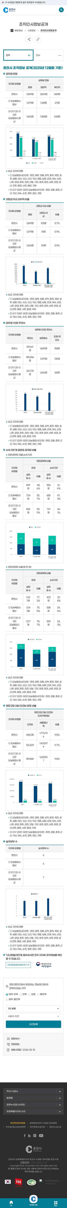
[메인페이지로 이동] (19, 10)
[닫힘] (33, 1199)
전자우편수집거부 (37, 1127)
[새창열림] (25, 1135)
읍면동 (10, 1098)
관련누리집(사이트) (16, 1104)
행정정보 (17, 30)
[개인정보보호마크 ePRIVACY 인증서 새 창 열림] (51, 1182)
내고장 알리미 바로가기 (17, 965)
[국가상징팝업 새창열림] (8, 1182)
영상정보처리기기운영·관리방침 (43, 1123)
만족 (24, 994)
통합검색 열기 (61, 9)
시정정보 (31, 30)
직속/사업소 (12, 1091)
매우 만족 (13, 994)
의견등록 (33, 1024)
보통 (33, 994)
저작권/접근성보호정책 (16, 1127)
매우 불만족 (14, 999)
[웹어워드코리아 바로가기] (19, 1182)
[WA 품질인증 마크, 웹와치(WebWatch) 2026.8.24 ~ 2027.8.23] (31, 1182)
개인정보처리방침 (17, 1123)
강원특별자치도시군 (16, 1111)
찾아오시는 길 (55, 1127)
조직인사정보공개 (48, 30)
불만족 (43, 994)
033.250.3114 (39, 1162)
